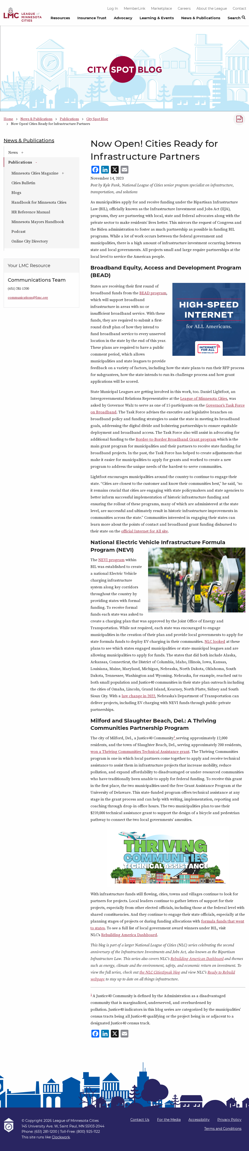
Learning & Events (157, 18)
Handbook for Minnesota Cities (38, 202)
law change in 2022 (138, 695)
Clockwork (61, 1137)
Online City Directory (29, 241)
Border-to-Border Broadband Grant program (176, 439)
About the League (211, 8)
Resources (60, 18)
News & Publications (200, 18)
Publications (35, 162)
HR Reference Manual (30, 212)
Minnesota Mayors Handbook (37, 221)
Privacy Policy (229, 1119)
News (27, 152)
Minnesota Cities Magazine (45, 173)
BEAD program (152, 293)
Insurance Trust (92, 18)
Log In (112, 8)
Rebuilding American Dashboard (196, 958)
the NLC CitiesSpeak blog (159, 972)
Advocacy (123, 18)
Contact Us (139, 1119)
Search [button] (234, 18)
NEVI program (111, 559)
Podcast (18, 231)
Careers (184, 8)
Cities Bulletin (23, 182)
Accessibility (199, 1119)
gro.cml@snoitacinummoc (28, 297)
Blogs (16, 192)
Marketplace (161, 8)
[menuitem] (60, 19)
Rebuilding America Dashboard (129, 934)
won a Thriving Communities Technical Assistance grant (139, 751)
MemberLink (134, 8)
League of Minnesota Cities (203, 398)
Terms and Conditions (222, 1128)
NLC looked (215, 641)
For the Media (169, 1119)
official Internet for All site (144, 531)
